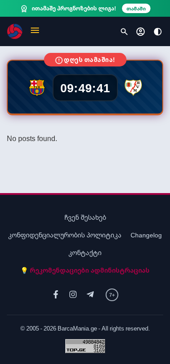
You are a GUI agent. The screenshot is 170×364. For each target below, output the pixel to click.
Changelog (146, 235)
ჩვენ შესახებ (85, 217)
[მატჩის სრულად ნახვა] (85, 87)
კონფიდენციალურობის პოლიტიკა (64, 235)
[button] (34, 31)
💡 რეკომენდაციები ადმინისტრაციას (85, 270)
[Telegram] (90, 294)
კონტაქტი (85, 252)
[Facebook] (56, 294)
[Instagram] (73, 294)
